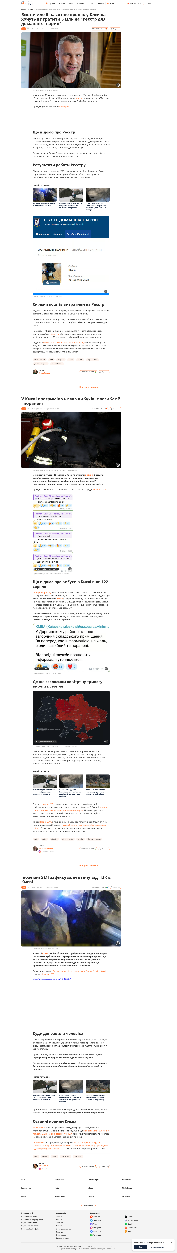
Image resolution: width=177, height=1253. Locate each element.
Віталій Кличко (39, 360)
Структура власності (64, 1229)
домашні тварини (40, 364)
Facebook (97, 1231)
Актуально (59, 1179)
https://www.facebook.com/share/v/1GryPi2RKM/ (52, 979)
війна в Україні (57, 364)
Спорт (90, 3)
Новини (62, 3)
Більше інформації (157, 1247)
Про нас (59, 1216)
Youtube (96, 1217)
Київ (31, 9)
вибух (44, 839)
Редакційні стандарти (30, 1226)
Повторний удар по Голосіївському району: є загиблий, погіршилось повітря (96, 206)
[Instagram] (40, 851)
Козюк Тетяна (44, 373)
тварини (61, 360)
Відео (112, 3)
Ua (149, 3)
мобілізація (65, 1156)
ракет (60, 598)
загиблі (80, 839)
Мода (23, 1196)
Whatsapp (97, 1235)
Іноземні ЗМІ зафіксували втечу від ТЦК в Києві (44, 204)
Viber (95, 1224)
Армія (71, 3)
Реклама (59, 1226)
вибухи (89, 475)
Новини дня (60, 1196)
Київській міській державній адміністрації (64, 342)
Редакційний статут (29, 1223)
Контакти (59, 1223)
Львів (90, 1188)
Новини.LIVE (99, 489)
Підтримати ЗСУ (136, 3)
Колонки (100, 3)
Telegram (97, 1220)
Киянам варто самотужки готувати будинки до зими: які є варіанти (70, 205)
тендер (78, 98)
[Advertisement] (70, 120)
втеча (54, 1156)
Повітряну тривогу (42, 592)
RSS (129, 1231)
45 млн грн (54, 334)
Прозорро (64, 106)
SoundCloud (132, 1228)
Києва (45, 953)
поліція (45, 1156)
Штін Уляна (43, 1166)
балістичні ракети (94, 839)
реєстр (80, 360)
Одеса (91, 1196)
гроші (71, 360)
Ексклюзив (26, 1188)
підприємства (92, 360)
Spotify (130, 1224)
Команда (59, 1232)
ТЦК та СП (77, 1156)
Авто (23, 1179)
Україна (51, 3)
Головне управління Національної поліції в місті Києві (79, 971)
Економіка (81, 3)
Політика (126, 1196)
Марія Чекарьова (46, 848)
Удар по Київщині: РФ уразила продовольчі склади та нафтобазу (95, 792)
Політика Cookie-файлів (30, 1229)
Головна (23, 9)
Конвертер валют (63, 1238)
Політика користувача (30, 1216)
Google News (133, 1220)
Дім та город (93, 1179)
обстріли (54, 839)
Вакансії (59, 1220)
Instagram (97, 1228)
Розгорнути (88, 1205)
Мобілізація (127, 1188)
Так (140, 1247)
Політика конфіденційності (32, 1220)
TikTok (130, 1217)
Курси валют (61, 1235)
